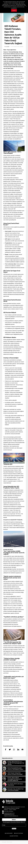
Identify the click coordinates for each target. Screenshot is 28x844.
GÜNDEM (21, 46)
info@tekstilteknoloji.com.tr (9, 814)
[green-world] (13, 17)
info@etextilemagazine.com (9, 813)
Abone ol (14, 828)
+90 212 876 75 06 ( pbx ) (8, 811)
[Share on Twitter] (10, 749)
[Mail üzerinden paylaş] (22, 749)
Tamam (14, 10)
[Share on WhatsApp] (14, 749)
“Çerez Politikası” (12, 4)
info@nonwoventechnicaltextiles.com (11, 815)
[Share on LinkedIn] (18, 749)
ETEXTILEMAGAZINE (15, 46)
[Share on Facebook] (5, 749)
